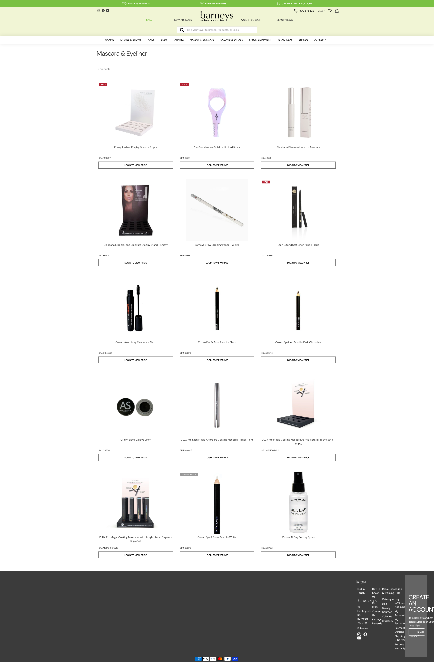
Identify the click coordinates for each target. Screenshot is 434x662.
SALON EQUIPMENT (260, 39)
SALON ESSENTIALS (231, 39)
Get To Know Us (376, 592)
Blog (384, 603)
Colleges (387, 616)
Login (321, 10)
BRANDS (303, 39)
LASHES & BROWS (131, 39)
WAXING (109, 39)
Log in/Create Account (400, 603)
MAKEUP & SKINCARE (202, 39)
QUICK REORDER (250, 20)
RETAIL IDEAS (285, 39)
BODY (164, 39)
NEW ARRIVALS (183, 20)
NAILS (151, 39)
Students (387, 621)
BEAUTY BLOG (285, 20)
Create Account (416, 634)
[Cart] (336, 10)
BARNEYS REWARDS (139, 3)
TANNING (178, 39)
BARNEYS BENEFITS (215, 3)
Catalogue (388, 599)
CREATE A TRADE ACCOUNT (297, 3)
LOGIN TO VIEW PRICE (135, 165)
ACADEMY (320, 39)
